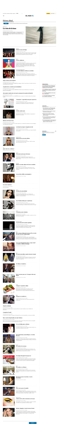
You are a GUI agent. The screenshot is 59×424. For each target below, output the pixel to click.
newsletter (44, 131)
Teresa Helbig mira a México (22, 324)
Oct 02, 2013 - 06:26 (11, 319)
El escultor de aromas (21, 346)
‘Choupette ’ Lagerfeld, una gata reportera (26, 99)
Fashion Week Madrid (19, 221)
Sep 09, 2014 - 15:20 (11, 122)
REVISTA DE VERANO (18, 137)
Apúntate (44, 134)
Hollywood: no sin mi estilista (23, 138)
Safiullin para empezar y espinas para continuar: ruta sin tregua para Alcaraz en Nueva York (49, 90)
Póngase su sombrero (21, 296)
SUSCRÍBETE (48, 13)
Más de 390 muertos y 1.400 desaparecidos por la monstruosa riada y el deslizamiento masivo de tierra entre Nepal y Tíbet (49, 109)
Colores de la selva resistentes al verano (25, 398)
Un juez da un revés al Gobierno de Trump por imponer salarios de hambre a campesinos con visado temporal (48, 86)
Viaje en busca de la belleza (9, 80)
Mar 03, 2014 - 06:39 (25, 202)
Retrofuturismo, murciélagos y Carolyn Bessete (25, 335)
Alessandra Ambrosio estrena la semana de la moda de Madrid (18, 93)
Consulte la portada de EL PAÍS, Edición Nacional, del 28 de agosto (18, 23)
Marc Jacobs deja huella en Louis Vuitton (12, 317)
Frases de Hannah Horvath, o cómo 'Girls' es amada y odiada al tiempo (26, 243)
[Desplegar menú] (3, 16)
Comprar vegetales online (22, 285)
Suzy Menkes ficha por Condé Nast (24, 200)
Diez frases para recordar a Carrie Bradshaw (24, 377)
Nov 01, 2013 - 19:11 (9, 307)
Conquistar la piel (7, 312)
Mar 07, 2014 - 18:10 (9, 186)
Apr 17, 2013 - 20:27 (22, 400)
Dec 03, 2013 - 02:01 (23, 277)
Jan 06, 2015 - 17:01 (22, 51)
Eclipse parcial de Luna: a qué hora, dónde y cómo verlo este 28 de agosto (49, 111)
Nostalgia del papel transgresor (23, 355)
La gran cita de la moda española (24, 222)
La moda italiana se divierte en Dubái (24, 70)
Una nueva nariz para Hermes (23, 154)
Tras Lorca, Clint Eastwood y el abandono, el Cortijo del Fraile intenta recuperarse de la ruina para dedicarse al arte (49, 117)
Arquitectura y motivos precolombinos (12, 86)
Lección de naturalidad (21, 191)
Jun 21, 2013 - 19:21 (24, 357)
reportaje (17, 48)
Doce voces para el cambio (22, 388)
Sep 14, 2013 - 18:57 (24, 337)
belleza (17, 59)
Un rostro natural (7, 184)
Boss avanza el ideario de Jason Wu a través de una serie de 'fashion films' (26, 234)
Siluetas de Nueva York (8, 120)
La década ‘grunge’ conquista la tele (24, 127)
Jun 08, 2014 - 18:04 (23, 166)
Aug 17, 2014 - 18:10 (24, 140)
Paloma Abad (8, 21)
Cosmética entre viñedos (22, 212)
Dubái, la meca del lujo (21, 49)
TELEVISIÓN (17, 163)
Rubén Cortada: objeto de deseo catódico (25, 164)
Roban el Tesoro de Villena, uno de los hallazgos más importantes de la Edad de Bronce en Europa (49, 114)
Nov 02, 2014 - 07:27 (24, 72)
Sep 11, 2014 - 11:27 (24, 101)
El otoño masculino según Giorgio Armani (26, 254)
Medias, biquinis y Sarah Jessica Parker (25, 408)
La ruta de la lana (9, 28)
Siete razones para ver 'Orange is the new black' (26, 275)
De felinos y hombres (21, 263)
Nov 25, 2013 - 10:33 (23, 287)
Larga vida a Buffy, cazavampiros (23, 174)
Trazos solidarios (20, 60)
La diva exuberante (20, 111)
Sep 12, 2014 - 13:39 (11, 88)
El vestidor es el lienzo (21, 367)
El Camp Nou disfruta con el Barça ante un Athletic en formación (48, 96)
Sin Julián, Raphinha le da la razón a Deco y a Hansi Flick (48, 93)
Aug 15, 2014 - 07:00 (11, 150)
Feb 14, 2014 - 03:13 (24, 224)
